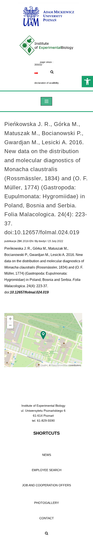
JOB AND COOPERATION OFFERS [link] (46, 485)
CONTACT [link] (46, 518)
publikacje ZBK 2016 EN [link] (18, 241)
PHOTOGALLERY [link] (46, 502)
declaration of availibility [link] (46, 83)
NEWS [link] (46, 455)
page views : (46, 62)
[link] (87, 81)
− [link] (10, 325)
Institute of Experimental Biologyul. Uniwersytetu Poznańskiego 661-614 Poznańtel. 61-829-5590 (43, 413)
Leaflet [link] (44, 365)
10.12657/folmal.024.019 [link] (29, 292)
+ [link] (10, 318)
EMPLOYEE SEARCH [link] (46, 470)
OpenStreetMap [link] (59, 365)
